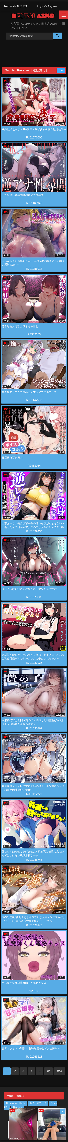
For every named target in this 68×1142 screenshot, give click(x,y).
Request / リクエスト (17, 6)
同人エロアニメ (38, 1103)
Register (52, 6)
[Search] (57, 36)
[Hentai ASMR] (35, 16)
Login (40, 6)
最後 (59, 1071)
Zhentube (17, 1107)
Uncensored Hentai (15, 1103)
